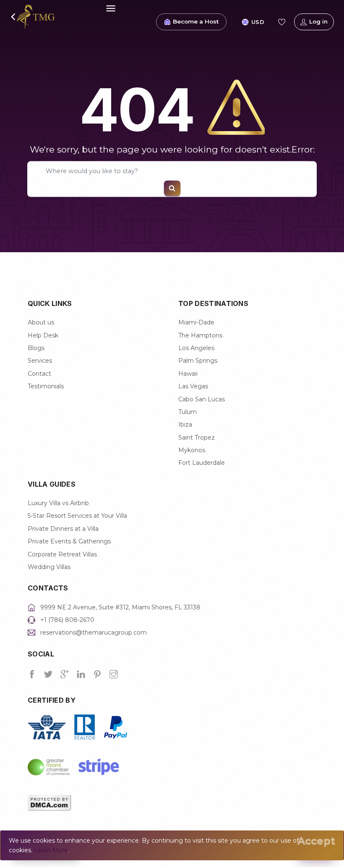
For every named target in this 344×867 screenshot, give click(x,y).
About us (41, 322)
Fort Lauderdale (201, 462)
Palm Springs (197, 360)
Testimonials (46, 386)
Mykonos (191, 450)
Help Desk (43, 335)
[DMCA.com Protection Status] (49, 802)
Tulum (187, 412)
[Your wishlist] (281, 21)
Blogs (36, 348)
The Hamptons (200, 335)
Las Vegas (193, 386)
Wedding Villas (49, 567)
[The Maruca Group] (36, 16)
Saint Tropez (196, 437)
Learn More (51, 850)
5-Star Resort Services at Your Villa (77, 515)
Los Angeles (196, 348)
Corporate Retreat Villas (62, 554)
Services (40, 360)
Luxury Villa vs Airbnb (58, 503)
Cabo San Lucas (201, 399)
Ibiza (185, 424)
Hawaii (188, 373)
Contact (39, 373)
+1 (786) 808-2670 (67, 620)
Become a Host (196, 21)
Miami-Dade (196, 322)
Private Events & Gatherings (69, 541)
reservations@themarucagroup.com (93, 632)
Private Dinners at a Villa (63, 528)
